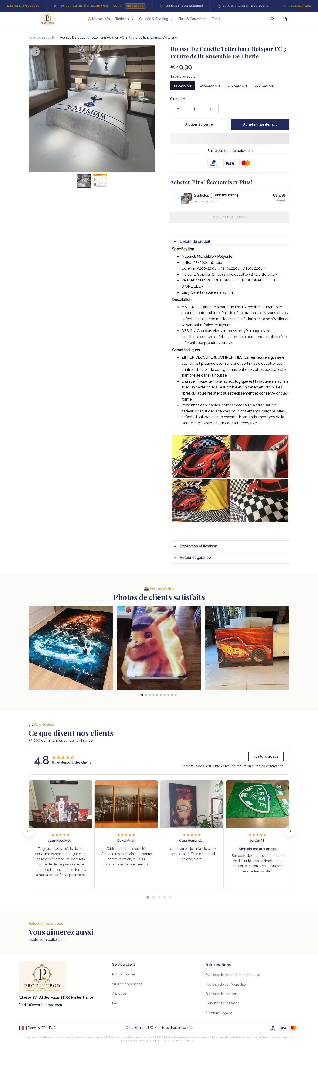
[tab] (147, 876)
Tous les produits (42, 37)
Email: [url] (23, 1005)
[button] (34, 632)
